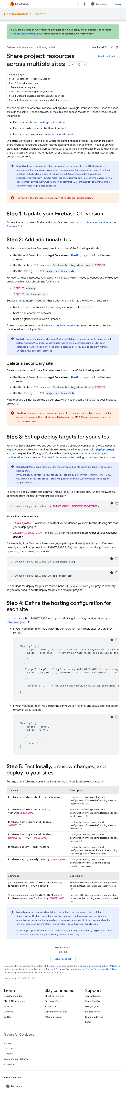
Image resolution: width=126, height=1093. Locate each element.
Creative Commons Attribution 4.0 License (98, 966)
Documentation (16, 14)
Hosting (39, 14)
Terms (7, 1077)
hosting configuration (52, 122)
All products (10, 1064)
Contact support (93, 995)
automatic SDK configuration (76, 181)
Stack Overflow (93, 1001)
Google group (92, 1006)
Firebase (11, 47)
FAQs (88, 1022)
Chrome (8, 1048)
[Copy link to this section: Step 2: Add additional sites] (74, 240)
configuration (53, 478)
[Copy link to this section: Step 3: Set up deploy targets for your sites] (112, 437)
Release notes (92, 1011)
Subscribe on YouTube (56, 1011)
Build (53, 47)
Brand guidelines (94, 1016)
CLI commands (56, 457)
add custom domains (63, 325)
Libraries (8, 1011)
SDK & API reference (14, 1001)
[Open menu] (5, 4)
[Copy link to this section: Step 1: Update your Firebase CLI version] (106, 214)
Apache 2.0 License (55, 969)
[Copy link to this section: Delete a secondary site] (56, 364)
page (79, 255)
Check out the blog (54, 995)
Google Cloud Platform (16, 1058)
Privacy (17, 1077)
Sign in (118, 3)
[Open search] (78, 4)
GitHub (7, 1016)
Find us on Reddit (53, 1001)
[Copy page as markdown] (79, 64)
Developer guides (13, 995)
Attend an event (53, 1016)
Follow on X (50, 1006)
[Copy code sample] (116, 503)
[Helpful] (112, 47)
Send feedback (106, 56)
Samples (8, 1006)
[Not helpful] (117, 47)
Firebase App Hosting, (23, 33)
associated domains (64, 134)
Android (8, 1043)
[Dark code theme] (111, 503)
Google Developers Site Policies (101, 969)
